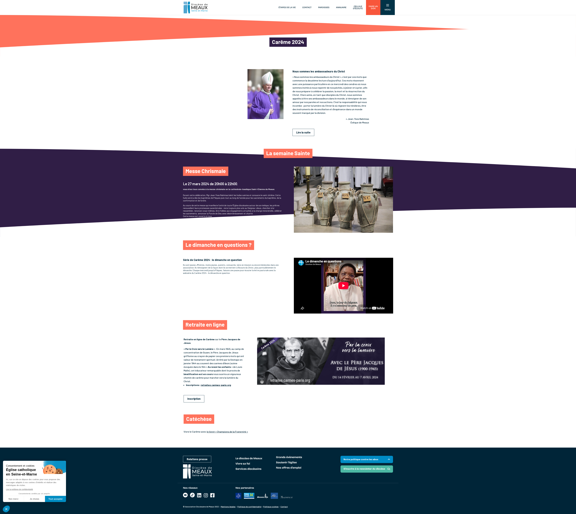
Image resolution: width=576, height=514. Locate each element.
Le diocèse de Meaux (249, 458)
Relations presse (197, 459)
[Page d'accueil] (196, 7)
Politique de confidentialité (249, 506)
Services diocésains (248, 469)
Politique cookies (271, 506)
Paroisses (323, 7)
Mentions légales (228, 506)
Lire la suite (303, 132)
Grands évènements (289, 457)
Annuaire (341, 7)
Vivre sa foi (243, 463)
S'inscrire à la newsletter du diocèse (364, 468)
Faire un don (373, 7)
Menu (388, 9)
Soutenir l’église (286, 462)
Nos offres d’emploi (288, 467)
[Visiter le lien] (185, 496)
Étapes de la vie (287, 7)
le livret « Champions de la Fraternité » (227, 431)
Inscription (194, 398)
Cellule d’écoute (358, 7)
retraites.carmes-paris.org (216, 385)
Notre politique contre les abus (361, 459)
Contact (307, 7)
